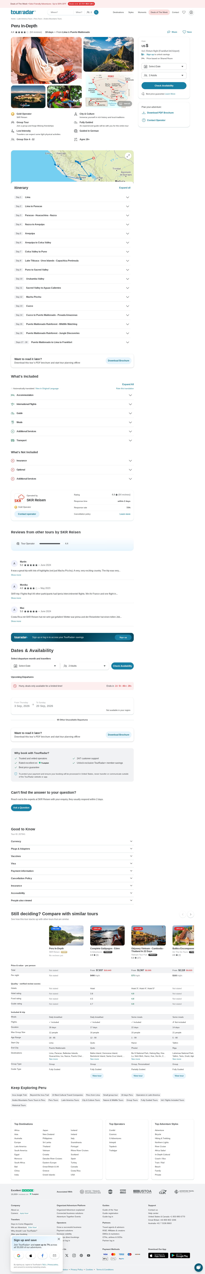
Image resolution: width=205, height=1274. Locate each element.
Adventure (159, 1130)
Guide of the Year (110, 1210)
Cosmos (112, 1134)
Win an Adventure (24, 1227)
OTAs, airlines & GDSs (112, 1237)
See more (53, 1059)
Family (158, 1171)
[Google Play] (180, 1255)
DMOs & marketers (110, 1234)
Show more (16, 575)
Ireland (74, 1134)
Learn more (125, 514)
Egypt (16, 1154)
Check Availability (122, 665)
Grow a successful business (69, 1227)
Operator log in (63, 1240)
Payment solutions (65, 1230)
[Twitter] (67, 1255)
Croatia (46, 1154)
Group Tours (132, 1100)
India (16, 1175)
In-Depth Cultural (162, 1154)
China (17, 1171)
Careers (19, 1213)
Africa (16, 1130)
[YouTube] (88, 1255)
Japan (45, 1130)
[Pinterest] (81, 1255)
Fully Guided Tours (149, 1100)
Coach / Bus (160, 1158)
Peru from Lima (93, 1095)
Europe (17, 1142)
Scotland (75, 1154)
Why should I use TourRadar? (24, 1231)
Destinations (118, 12)
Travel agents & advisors (113, 1227)
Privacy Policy (77, 1269)
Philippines (47, 1138)
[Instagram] (74, 1255)
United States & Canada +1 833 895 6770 (166, 1216)
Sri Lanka (47, 1142)
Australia (18, 1138)
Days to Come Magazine (22, 1224)
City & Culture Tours (91, 1100)
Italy (72, 1138)
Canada (74, 1167)
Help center (153, 1213)
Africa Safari (160, 1150)
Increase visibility (64, 1234)
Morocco (18, 1158)
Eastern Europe (49, 1162)
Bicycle (158, 1134)
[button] (164, 54)
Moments (142, 12)
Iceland (74, 1130)
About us (15, 1210)
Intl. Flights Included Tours (172, 1100)
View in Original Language (47, 388)
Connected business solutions (70, 1213)
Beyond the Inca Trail (39, 1095)
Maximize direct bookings (68, 1237)
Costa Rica (75, 1171)
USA (73, 1175)
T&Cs (44, 1265)
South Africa (19, 1162)
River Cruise (160, 1146)
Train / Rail (159, 1162)
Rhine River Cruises (79, 1150)
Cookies (89, 1269)
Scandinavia (76, 1142)
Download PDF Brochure (160, 112)
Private (158, 1175)
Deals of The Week (159, 12)
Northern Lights (162, 1142)
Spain (73, 1158)
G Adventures (115, 1138)
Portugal (74, 1146)
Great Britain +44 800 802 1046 (162, 1220)
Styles (131, 12)
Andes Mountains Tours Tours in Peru (28, 1100)
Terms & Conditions (105, 1269)
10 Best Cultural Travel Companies (67, 1095)
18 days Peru (127, 1095)
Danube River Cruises (52, 1158)
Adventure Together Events (69, 1216)
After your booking (19, 1234)
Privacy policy (53, 1265)
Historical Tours (19, 1105)
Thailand (46, 1146)
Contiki (112, 1130)
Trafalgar (113, 1150)
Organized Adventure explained (71, 1210)
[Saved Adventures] (184, 12)
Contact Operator (156, 120)
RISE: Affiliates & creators (113, 1230)
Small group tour (110, 1095)
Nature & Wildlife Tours (113, 1100)
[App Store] (158, 1255)
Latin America (20, 1146)
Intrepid (112, 1142)
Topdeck (113, 1146)
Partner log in (108, 1240)
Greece (46, 1171)
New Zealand (48, 1134)
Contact (175, 12)
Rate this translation (125, 388)
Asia (16, 1134)
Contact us (153, 1210)
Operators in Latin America (148, 1095)
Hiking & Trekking (162, 1138)
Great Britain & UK (51, 1167)
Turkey (74, 1162)
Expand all (124, 188)
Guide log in (107, 1216)
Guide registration (110, 1213)
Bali (16, 1167)
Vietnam (46, 1150)
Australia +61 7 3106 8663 (160, 1223)
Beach (158, 1167)
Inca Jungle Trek (19, 1095)
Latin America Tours (70, 1100)
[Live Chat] (198, 1267)
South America (20, 1150)
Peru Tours (53, 1100)
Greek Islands (49, 1175)
